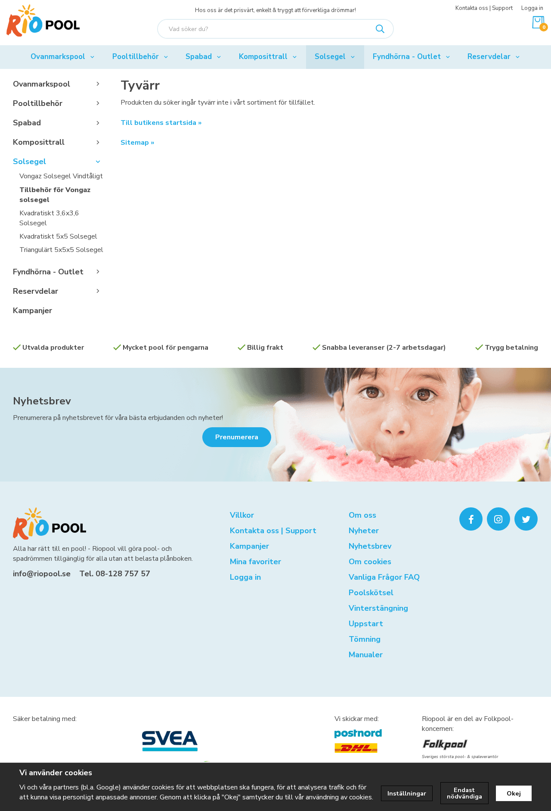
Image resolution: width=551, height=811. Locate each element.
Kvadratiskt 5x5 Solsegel (58, 236)
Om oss (362, 515)
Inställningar (406, 793)
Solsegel (330, 57)
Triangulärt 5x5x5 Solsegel (61, 250)
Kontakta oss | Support (484, 8)
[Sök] (380, 29)
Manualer (366, 654)
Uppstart (366, 623)
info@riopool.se (42, 574)
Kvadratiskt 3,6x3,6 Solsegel (49, 218)
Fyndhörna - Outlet (407, 57)
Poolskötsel (371, 592)
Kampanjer (32, 310)
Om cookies (370, 561)
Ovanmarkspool (58, 57)
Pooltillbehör (135, 57)
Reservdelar (489, 57)
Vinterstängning (378, 608)
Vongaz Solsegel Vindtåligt (61, 176)
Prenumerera (236, 437)
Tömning (365, 639)
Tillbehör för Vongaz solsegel (54, 195)
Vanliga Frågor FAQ (384, 577)
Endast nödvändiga (464, 793)
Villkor (242, 515)
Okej (514, 793)
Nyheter (364, 530)
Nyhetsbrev (42, 401)
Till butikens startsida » (161, 122)
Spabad (199, 57)
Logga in (532, 8)
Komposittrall (263, 57)
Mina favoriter (255, 561)
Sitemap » (137, 142)
